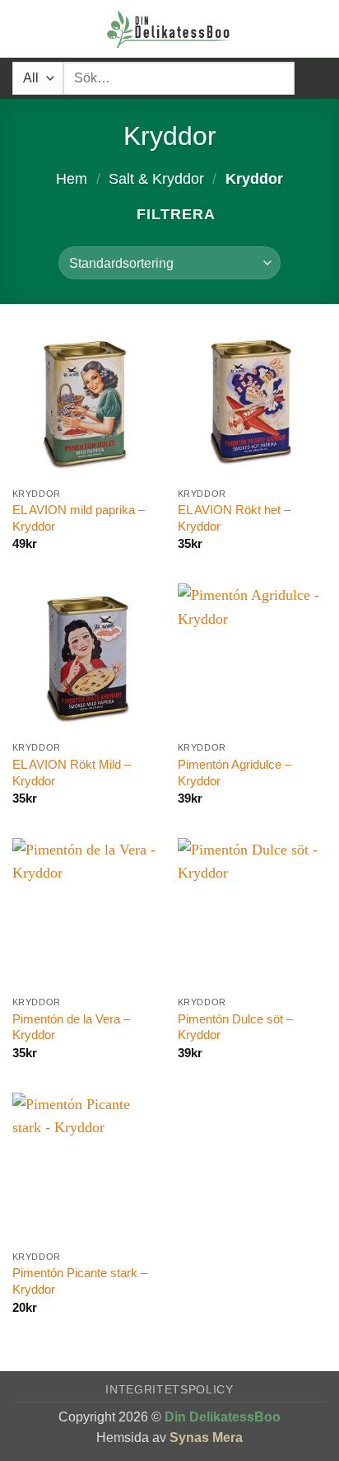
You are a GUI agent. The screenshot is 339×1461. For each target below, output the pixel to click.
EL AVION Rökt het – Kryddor (234, 518)
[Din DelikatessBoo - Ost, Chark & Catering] (169, 29)
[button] (23, 28)
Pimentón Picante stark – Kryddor (79, 1281)
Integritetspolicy (169, 1390)
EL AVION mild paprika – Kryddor (78, 518)
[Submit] (311, 78)
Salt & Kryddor (156, 179)
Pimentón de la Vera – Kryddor (71, 1027)
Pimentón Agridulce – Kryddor (234, 772)
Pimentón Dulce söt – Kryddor (235, 1027)
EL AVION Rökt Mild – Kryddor (71, 772)
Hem (71, 179)
